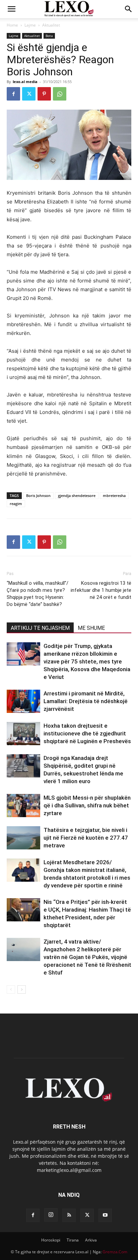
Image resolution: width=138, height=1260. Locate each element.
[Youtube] (105, 1215)
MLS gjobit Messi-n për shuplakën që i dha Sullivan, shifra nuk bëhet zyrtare (87, 805)
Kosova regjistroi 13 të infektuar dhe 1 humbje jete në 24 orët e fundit (101, 590)
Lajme (30, 25)
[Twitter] (29, 94)
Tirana (73, 1240)
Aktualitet (51, 25)
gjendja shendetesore (76, 495)
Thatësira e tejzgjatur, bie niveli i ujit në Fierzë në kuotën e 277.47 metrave (86, 838)
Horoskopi (50, 1240)
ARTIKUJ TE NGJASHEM (40, 628)
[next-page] (21, 989)
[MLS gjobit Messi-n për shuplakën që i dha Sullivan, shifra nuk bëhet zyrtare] (23, 805)
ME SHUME (91, 628)
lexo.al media (25, 81)
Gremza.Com (114, 1252)
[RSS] (69, 1215)
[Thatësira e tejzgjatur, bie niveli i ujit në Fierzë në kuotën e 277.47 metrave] (23, 837)
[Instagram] (51, 1215)
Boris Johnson (38, 495)
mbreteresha (114, 495)
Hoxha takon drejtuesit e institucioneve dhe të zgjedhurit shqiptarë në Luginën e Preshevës (87, 733)
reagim (16, 503)
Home (12, 25)
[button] (11, 9)
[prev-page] (11, 989)
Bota (49, 35)
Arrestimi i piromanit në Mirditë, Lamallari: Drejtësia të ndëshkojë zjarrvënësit (86, 701)
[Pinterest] (44, 94)
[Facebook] (13, 94)
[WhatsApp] (59, 94)
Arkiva (91, 1240)
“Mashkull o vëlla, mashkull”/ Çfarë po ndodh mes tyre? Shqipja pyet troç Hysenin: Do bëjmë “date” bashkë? (37, 593)
